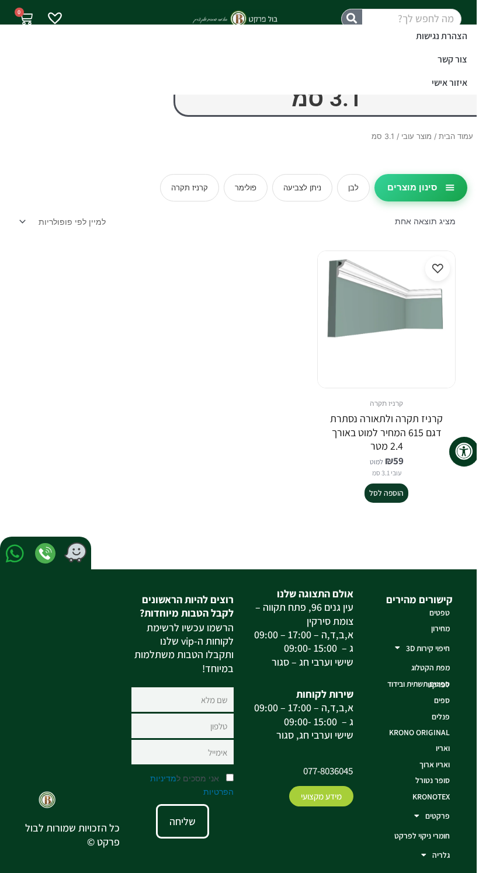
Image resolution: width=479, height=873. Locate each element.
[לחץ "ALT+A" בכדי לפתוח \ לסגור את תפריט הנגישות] (464, 452)
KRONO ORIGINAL (419, 732)
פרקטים (437, 816)
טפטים (439, 612)
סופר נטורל (432, 780)
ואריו (443, 748)
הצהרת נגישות (441, 36)
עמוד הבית (456, 136)
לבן (353, 187)
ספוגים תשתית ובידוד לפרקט (418, 684)
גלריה (441, 855)
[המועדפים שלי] (55, 19)
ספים (442, 700)
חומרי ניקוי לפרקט (422, 835)
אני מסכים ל (192, 785)
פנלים (441, 716)
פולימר (245, 187)
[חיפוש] (352, 19)
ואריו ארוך (434, 764)
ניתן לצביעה (302, 187)
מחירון (440, 628)
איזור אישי (449, 82)
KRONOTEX (431, 796)
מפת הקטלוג (430, 667)
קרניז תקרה (189, 187)
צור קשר (452, 59)
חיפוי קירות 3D (428, 648)
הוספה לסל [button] (386, 493)
